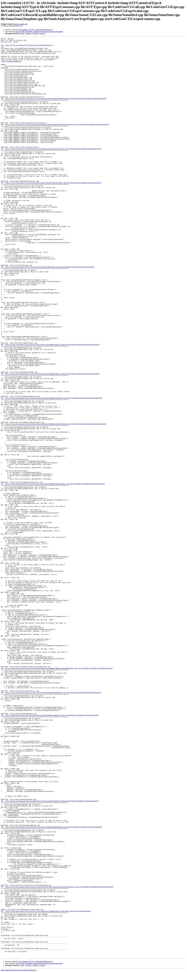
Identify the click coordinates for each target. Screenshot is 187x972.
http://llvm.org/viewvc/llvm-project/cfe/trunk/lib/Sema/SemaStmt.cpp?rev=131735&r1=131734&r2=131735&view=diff (52, 801)
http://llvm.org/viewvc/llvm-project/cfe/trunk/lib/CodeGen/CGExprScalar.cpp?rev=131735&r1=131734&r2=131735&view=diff (55, 484)
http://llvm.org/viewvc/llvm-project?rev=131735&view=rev (29, 45)
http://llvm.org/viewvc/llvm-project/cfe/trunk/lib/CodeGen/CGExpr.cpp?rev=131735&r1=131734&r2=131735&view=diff (52, 374)
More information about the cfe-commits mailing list (18, 970)
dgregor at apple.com (20, 24)
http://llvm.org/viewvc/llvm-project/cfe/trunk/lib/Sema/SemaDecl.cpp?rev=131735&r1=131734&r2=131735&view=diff (52, 715)
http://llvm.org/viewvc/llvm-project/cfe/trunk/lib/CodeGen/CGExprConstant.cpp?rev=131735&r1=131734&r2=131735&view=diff (55, 424)
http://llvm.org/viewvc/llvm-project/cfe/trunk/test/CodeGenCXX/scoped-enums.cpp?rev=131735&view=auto (48, 911)
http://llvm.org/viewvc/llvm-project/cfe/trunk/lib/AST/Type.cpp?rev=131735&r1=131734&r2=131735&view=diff (49, 267)
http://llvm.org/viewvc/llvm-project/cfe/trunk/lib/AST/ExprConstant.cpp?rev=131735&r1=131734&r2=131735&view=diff (53, 183)
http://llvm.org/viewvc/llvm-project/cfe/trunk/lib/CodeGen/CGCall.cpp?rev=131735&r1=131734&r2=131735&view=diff (52, 344)
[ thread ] (28, 33)
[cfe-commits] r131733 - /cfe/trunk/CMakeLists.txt (35, 30)
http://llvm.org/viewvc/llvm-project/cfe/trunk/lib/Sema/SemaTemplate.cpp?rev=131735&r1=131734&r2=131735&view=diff (53, 827)
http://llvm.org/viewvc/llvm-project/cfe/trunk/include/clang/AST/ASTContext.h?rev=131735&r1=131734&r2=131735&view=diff (55, 98)
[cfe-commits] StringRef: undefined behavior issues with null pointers (39, 31)
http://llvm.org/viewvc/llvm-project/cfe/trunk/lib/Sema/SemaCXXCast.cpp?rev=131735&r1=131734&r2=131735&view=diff (53, 692)
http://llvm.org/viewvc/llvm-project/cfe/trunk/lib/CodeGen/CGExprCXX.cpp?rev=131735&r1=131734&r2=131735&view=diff (53, 398)
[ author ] (42, 33)
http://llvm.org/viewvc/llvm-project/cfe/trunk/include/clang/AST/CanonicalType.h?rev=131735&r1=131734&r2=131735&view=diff (57, 124)
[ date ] (22, 33)
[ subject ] (35, 33)
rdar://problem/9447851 (11, 61)
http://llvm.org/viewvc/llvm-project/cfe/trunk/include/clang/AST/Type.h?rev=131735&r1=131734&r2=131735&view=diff (53, 149)
